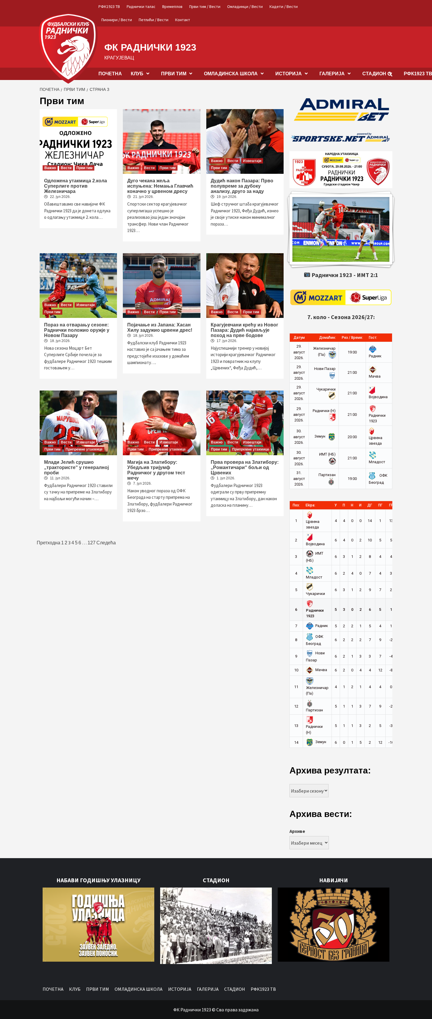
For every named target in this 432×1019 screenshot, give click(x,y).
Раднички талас (141, 6)
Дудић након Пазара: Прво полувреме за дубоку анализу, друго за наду (242, 186)
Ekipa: (310, 505)
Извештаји (252, 161)
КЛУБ (137, 73)
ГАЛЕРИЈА (332, 73)
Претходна (48, 542)
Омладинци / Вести (245, 6)
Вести (66, 168)
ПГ (380, 505)
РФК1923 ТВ (109, 6)
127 (92, 542)
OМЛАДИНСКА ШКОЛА (231, 73)
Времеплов (172, 6)
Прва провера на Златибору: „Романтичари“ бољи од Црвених (245, 467)
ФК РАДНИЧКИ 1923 (150, 47)
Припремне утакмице (84, 449)
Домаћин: (327, 338)
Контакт (182, 19)
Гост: (373, 338)
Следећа (106, 542)
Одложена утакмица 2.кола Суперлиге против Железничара (75, 186)
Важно (50, 168)
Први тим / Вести (204, 6)
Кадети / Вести (283, 6)
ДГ (369, 505)
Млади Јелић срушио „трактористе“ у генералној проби (76, 467)
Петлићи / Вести (153, 19)
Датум (299, 338)
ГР (391, 505)
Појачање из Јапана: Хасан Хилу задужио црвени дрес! (159, 327)
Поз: (296, 505)
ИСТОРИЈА (288, 73)
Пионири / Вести (116, 19)
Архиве (297, 831)
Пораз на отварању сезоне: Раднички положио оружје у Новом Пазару (76, 330)
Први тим (84, 168)
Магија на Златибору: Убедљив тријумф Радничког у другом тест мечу (156, 470)
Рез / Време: (352, 338)
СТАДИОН (374, 73)
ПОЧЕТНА (110, 73)
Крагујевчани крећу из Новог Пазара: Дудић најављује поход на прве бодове (244, 330)
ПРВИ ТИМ (173, 73)
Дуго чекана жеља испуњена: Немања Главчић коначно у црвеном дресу (160, 186)
